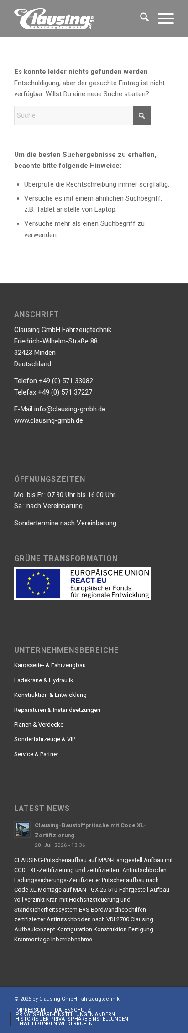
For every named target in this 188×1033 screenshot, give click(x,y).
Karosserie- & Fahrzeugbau (50, 665)
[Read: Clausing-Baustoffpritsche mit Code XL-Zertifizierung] (22, 829)
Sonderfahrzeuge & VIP (44, 739)
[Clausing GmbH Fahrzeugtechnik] (78, 18)
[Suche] (140, 18)
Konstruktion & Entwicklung (50, 694)
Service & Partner (36, 754)
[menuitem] (140, 18)
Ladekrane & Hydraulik (43, 680)
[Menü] (161, 18)
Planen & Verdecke (38, 724)
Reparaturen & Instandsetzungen (57, 709)
